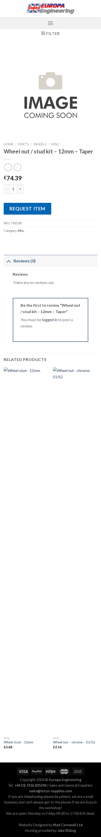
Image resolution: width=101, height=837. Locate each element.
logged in (49, 319)
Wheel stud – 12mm (18, 742)
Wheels (40, 144)
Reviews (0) (24, 260)
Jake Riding (66, 830)
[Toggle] (8, 261)
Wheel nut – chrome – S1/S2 (74, 742)
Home (8, 144)
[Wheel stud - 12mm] (26, 550)
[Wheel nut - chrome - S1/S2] (75, 550)
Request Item (27, 208)
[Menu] (50, 23)
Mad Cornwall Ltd (68, 825)
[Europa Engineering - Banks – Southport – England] (50, 8)
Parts (23, 144)
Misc (55, 144)
